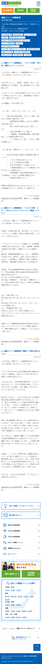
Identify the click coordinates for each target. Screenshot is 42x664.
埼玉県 (20, 596)
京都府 (18, 611)
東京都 (7, 596)
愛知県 (18, 605)
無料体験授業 (7, 10)
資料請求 (20, 10)
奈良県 (29, 611)
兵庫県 (7, 611)
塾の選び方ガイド (15, 515)
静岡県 (13, 605)
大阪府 (13, 611)
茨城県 (31, 596)
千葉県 (25, 596)
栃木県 (7, 599)
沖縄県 (24, 617)
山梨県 (7, 605)
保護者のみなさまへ (14, 548)
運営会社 (25, 656)
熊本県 (18, 617)
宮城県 (13, 590)
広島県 (7, 617)
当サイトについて (6, 658)
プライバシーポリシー (7, 656)
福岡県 (13, 617)
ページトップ (37, 649)
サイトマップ (18, 656)
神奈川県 (14, 596)
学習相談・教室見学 (33, 10)
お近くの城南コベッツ (15, 542)
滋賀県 (24, 611)
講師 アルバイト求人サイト (19, 628)
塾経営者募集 (33, 656)
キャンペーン (12, 554)
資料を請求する (11, 574)
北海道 (7, 590)
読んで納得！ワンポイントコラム (21, 506)
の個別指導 (14, 525)
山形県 (18, 590)
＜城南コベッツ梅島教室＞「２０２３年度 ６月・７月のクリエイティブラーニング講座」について (20, 210)
